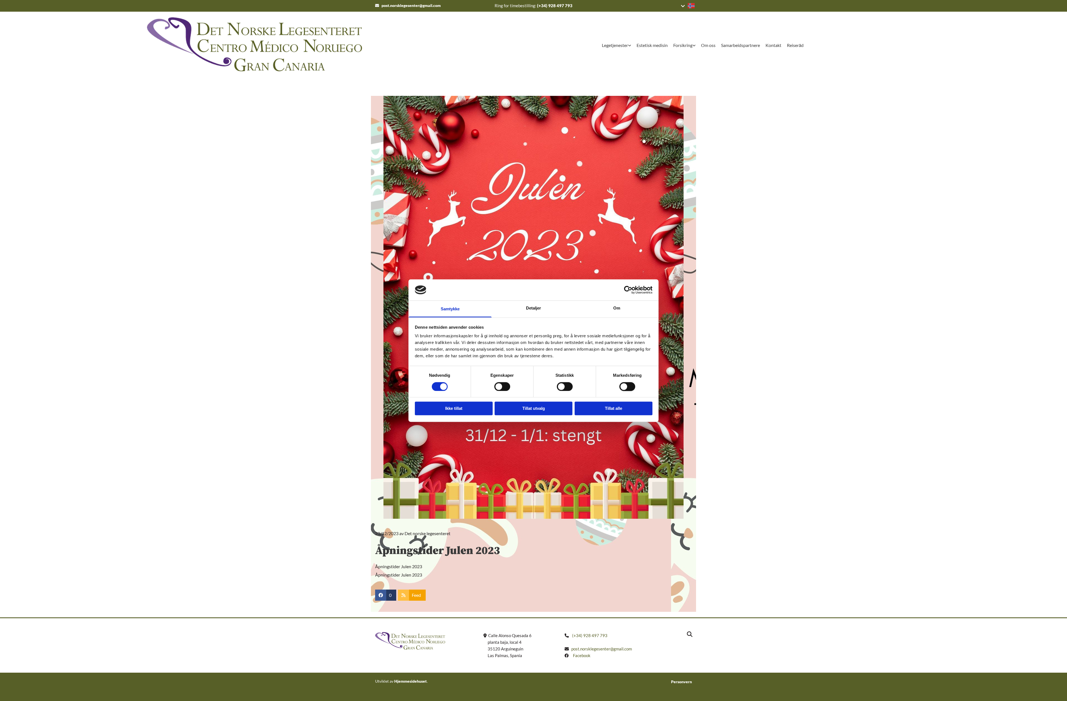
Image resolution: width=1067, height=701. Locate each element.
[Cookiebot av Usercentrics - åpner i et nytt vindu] (628, 290)
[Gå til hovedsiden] (199, 44)
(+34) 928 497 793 (554, 5)
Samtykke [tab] (450, 309)
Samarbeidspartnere (740, 45)
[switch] (502, 386)
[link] (616, 46)
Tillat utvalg (533, 408)
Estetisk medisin (652, 45)
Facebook (581, 655)
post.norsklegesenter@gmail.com (411, 5)
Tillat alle (613, 408)
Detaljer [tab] (533, 308)
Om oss (708, 45)
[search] (689, 634)
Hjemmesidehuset (410, 681)
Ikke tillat (453, 408)
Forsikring (682, 45)
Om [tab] (616, 308)
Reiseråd (795, 45)
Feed (416, 595)
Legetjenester (615, 45)
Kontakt (773, 45)
